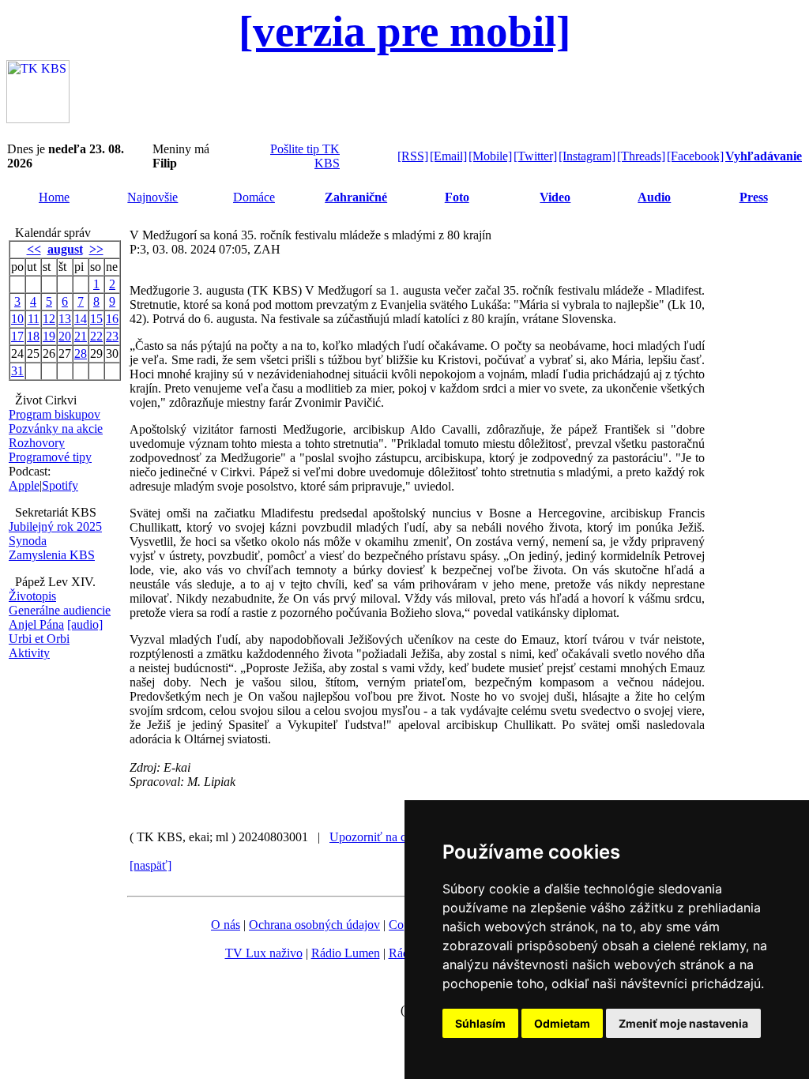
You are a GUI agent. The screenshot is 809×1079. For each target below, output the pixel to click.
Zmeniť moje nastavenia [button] (683, 1023)
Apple (24, 485)
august (65, 249)
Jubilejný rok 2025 (55, 526)
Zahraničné (356, 197)
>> (96, 249)
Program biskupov (54, 414)
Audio (654, 197)
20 (64, 336)
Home (54, 197)
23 (112, 336)
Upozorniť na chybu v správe (402, 837)
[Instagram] (587, 156)
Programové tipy (50, 457)
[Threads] (641, 156)
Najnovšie (152, 197)
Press (753, 197)
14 (80, 318)
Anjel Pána (36, 624)
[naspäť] (150, 865)
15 (96, 318)
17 (17, 336)
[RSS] (412, 156)
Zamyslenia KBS (52, 555)
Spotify (60, 485)
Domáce (254, 197)
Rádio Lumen (345, 953)
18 (33, 336)
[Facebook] (695, 156)
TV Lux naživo (264, 953)
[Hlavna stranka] (38, 119)
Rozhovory (37, 442)
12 (49, 318)
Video (555, 197)
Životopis (32, 596)
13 (64, 318)
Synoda (28, 540)
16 (112, 318)
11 (34, 318)
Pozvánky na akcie (56, 428)
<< (34, 249)
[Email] (448, 156)
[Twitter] (535, 156)
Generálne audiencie (60, 610)
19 (49, 336)
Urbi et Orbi (39, 638)
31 (17, 371)
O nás (225, 924)
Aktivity (29, 653)
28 (80, 353)
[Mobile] (490, 156)
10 (17, 318)
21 (80, 336)
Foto (457, 197)
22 (96, 336)
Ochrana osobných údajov (314, 924)
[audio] (85, 624)
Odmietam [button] (562, 1023)
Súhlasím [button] (480, 1023)
